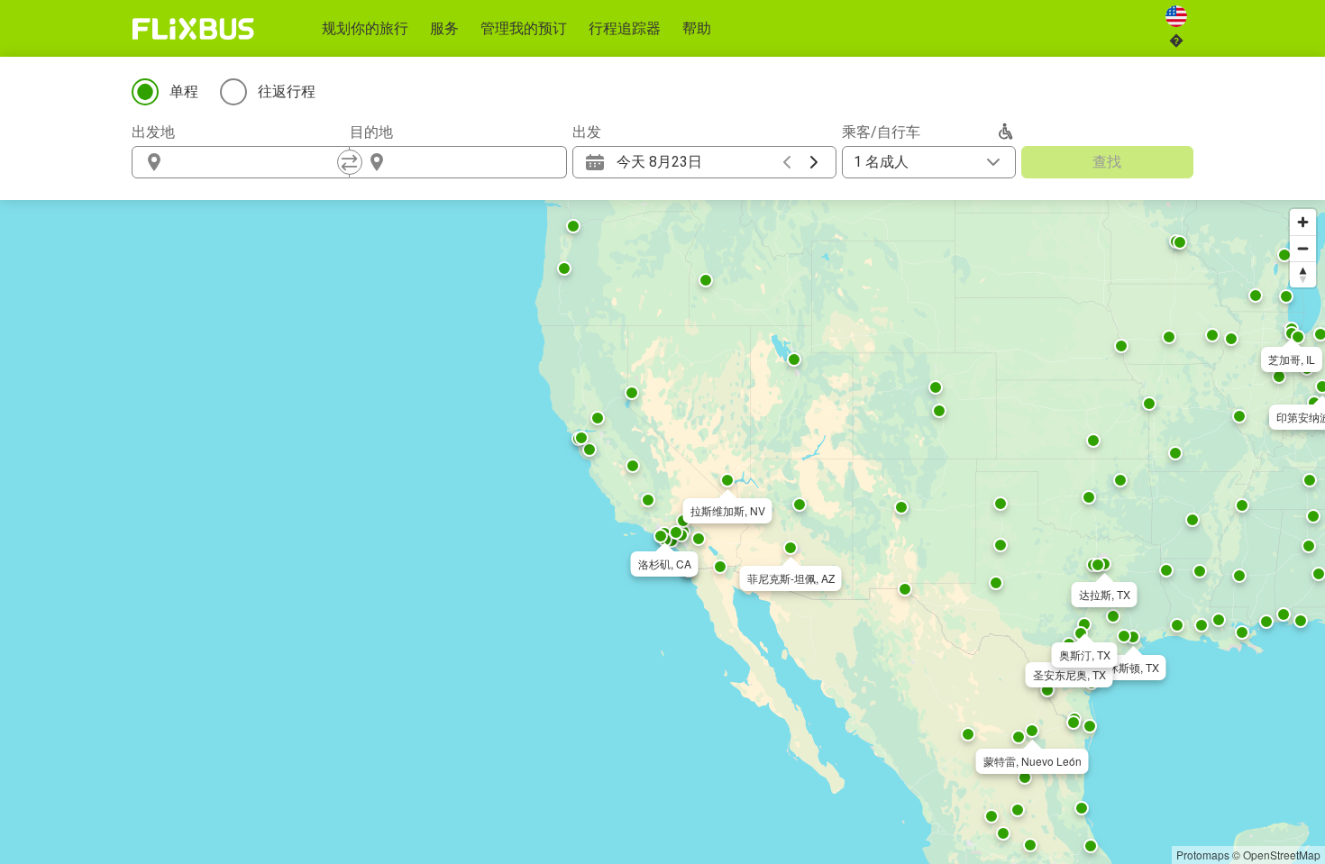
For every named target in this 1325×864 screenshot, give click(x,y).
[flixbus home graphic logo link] (193, 29)
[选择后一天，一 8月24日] (814, 162)
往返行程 (286, 91)
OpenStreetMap (1281, 854)
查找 (1106, 161)
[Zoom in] (1303, 222)
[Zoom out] (1303, 248)
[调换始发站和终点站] (349, 162)
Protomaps (1202, 854)
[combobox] (257, 162)
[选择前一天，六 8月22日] (787, 162)
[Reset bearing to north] (1303, 274)
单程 (183, 91)
